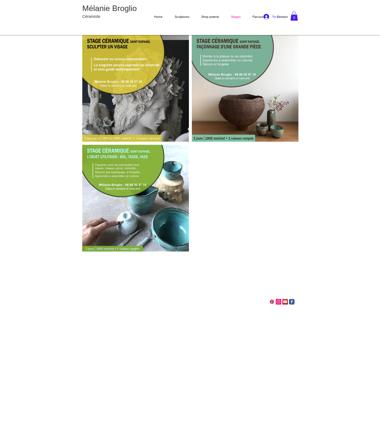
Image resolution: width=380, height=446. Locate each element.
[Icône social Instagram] (278, 302)
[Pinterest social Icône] (272, 302)
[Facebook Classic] (291, 302)
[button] (179, 17)
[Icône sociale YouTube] (285, 302)
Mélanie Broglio (109, 8)
